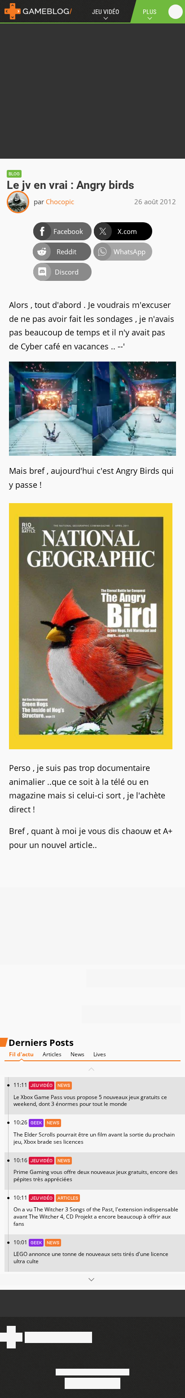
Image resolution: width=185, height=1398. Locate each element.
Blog (14, 173)
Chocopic (60, 201)
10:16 (95, 1169)
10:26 (94, 1131)
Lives (99, 1054)
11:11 (90, 1094)
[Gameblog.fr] (36, 11)
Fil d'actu (21, 1054)
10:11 (95, 1211)
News (77, 1054)
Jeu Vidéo (105, 11)
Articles (52, 1054)
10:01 (90, 1251)
